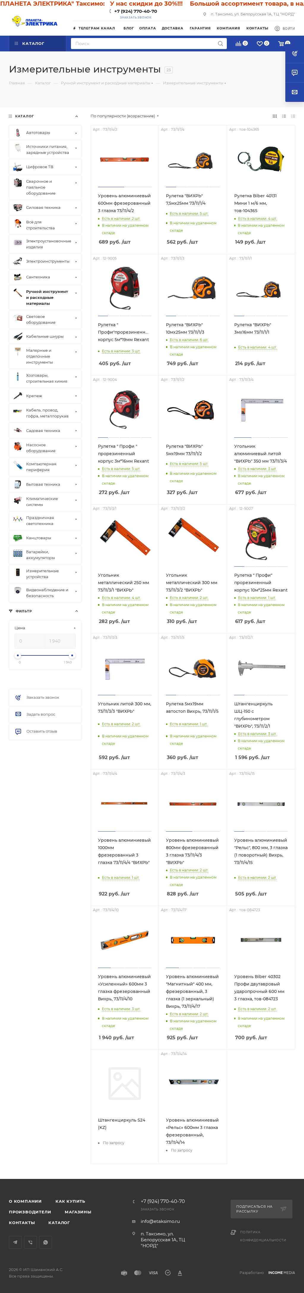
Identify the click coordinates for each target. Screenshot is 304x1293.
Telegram (15, 1242)
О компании (25, 1201)
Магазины (78, 1212)
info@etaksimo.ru (160, 1221)
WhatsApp (45, 1242)
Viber (30, 1242)
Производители (30, 1212)
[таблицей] (293, 116)
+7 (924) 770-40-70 (135, 11)
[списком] (284, 116)
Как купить (70, 1201)
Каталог (59, 1222)
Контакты (22, 1222)
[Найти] (220, 43)
